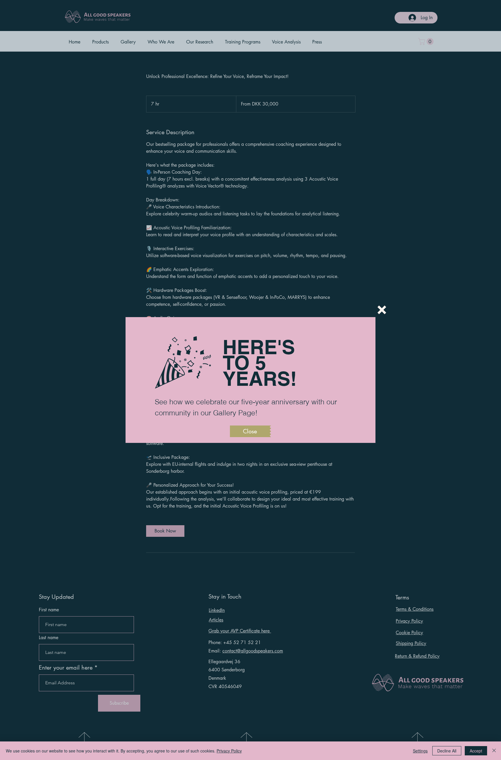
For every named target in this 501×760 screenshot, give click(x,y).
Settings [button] (420, 751)
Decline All (446, 751)
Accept (476, 751)
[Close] (494, 750)
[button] (381, 310)
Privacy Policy (229, 751)
